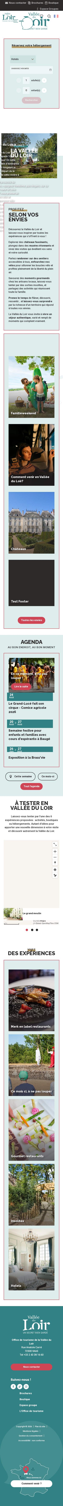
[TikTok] (19, 1386)
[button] (56, 16)
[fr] (56, 16)
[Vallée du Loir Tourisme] (37, 21)
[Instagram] (26, 1386)
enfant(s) (35, 90)
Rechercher (31, 100)
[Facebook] (13, 1386)
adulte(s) (35, 80)
